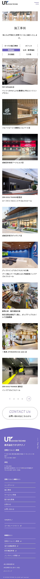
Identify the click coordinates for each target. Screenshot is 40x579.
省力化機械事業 (10, 546)
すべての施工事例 (11, 46)
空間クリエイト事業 (11, 541)
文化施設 (11, 54)
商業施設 (11, 50)
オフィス (28, 46)
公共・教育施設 (29, 50)
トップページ (9, 485)
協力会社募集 (9, 499)
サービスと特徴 (10, 495)
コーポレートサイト (11, 526)
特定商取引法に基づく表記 (12, 567)
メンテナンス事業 (11, 555)
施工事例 (7, 490)
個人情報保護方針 (9, 564)
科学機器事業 (9, 551)
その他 (28, 54)
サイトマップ (8, 571)
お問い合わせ (9, 509)
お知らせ (7, 504)
